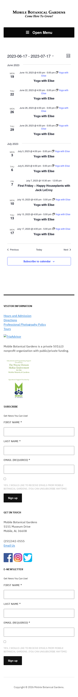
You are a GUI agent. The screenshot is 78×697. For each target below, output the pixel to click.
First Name (13, 422)
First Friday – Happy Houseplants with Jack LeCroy (44, 187)
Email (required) (17, 460)
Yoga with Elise (44, 81)
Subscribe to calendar (37, 261)
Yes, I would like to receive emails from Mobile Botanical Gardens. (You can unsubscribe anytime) (35, 487)
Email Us (9, 545)
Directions (10, 320)
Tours (7, 329)
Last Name (12, 441)
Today (39, 249)
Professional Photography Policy (25, 324)
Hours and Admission (17, 316)
